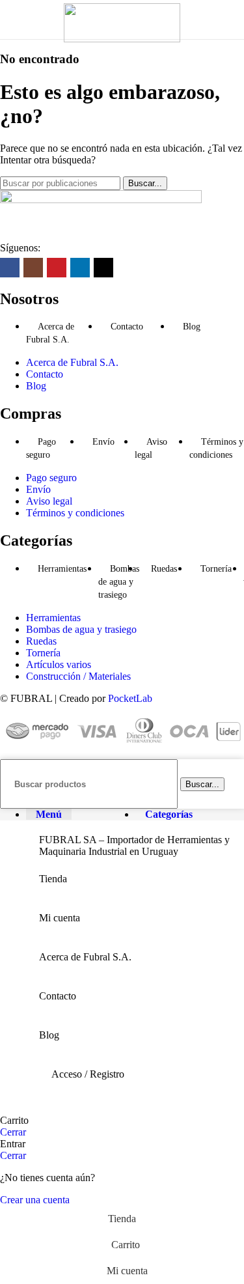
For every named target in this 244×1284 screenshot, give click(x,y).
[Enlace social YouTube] (56, 267)
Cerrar (13, 1131)
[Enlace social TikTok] (103, 267)
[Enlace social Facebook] (10, 267)
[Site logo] (122, 38)
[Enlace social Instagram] (33, 267)
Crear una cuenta (35, 1199)
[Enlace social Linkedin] (80, 267)
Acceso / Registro (87, 1074)
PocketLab (130, 698)
